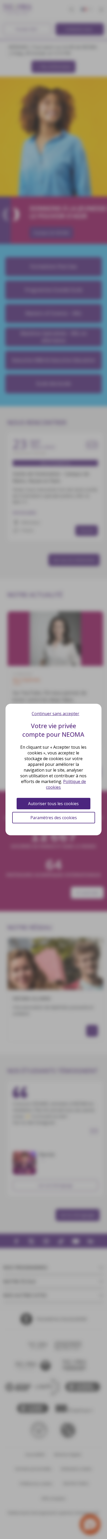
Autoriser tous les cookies (53, 803)
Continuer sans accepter (55, 713)
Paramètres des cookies (53, 817)
